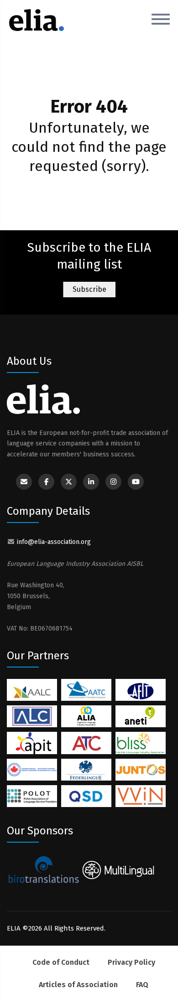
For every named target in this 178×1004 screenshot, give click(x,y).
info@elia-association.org (54, 542)
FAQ (142, 984)
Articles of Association (78, 984)
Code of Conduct (60, 962)
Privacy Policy (131, 962)
